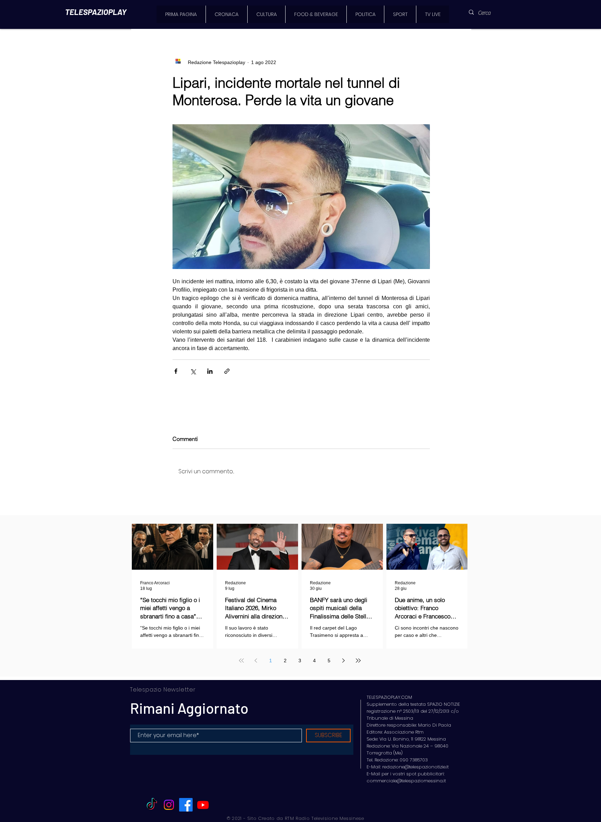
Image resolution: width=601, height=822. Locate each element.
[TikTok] (152, 805)
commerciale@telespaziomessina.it (406, 780)
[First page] (241, 660)
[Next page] (343, 660)
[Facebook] (186, 805)
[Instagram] (169, 805)
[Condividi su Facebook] (176, 371)
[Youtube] (203, 805)
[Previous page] (256, 660)
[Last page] (358, 660)
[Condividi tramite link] (227, 371)
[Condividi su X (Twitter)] (193, 371)
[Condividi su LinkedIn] (210, 371)
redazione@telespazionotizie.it (415, 767)
